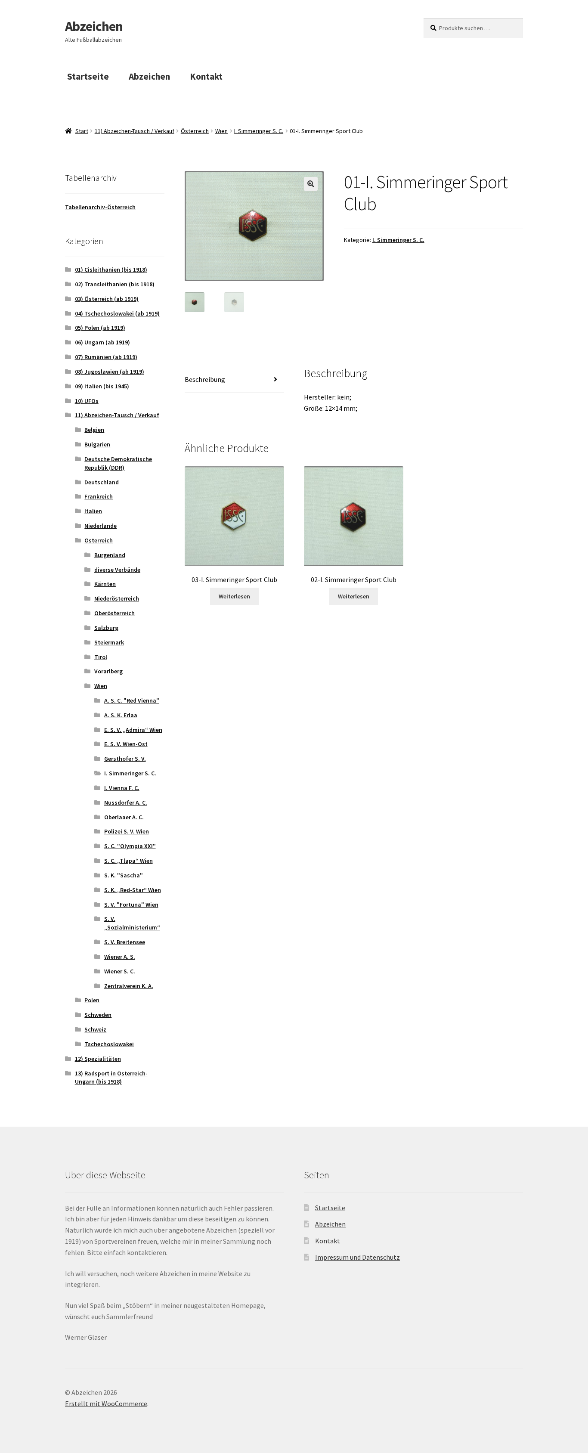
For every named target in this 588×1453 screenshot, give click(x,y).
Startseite (88, 76)
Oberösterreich (114, 613)
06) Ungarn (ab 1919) (102, 342)
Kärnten (105, 584)
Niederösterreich (116, 598)
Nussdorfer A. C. (125, 802)
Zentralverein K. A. (128, 986)
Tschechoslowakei (109, 1044)
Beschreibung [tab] (205, 379)
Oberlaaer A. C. (124, 817)
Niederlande (100, 526)
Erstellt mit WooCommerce (106, 1403)
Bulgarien (97, 444)
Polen (91, 1000)
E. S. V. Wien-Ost (126, 744)
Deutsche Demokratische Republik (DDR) (118, 463)
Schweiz (95, 1029)
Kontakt (206, 76)
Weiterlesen (234, 596)
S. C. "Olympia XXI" (130, 846)
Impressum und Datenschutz (357, 1257)
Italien (93, 511)
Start (81, 131)
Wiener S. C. (119, 971)
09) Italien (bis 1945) (102, 386)
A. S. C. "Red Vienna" (131, 700)
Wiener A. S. (119, 956)
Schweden (97, 1015)
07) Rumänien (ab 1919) (106, 357)
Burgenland (109, 555)
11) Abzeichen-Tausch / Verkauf (134, 131)
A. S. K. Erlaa (120, 715)
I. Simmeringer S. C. (258, 131)
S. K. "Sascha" (123, 875)
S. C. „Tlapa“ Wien (128, 860)
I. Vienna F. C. (121, 788)
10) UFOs (87, 401)
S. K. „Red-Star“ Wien (132, 890)
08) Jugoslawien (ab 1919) (109, 371)
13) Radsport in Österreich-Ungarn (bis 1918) (111, 1077)
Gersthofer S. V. (125, 758)
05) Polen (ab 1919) (100, 327)
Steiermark (109, 642)
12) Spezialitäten (98, 1059)
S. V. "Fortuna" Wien (131, 904)
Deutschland (101, 482)
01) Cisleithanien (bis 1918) (111, 269)
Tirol (100, 657)
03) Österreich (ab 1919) (107, 299)
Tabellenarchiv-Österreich (100, 207)
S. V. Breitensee (124, 942)
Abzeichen (94, 26)
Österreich (195, 131)
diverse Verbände (117, 569)
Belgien (94, 430)
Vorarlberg (108, 671)
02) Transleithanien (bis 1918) (115, 284)
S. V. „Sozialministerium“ (132, 923)
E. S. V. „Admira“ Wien (133, 730)
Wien (221, 131)
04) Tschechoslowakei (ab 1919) (117, 313)
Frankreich (98, 496)
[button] (311, 184)
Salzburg (106, 628)
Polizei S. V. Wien (126, 831)
